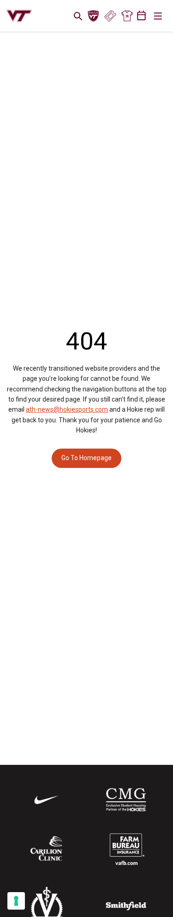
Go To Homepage (86, 457)
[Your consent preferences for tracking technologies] (16, 901)
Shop (126, 16)
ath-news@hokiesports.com (67, 409)
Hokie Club (93, 16)
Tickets (110, 16)
